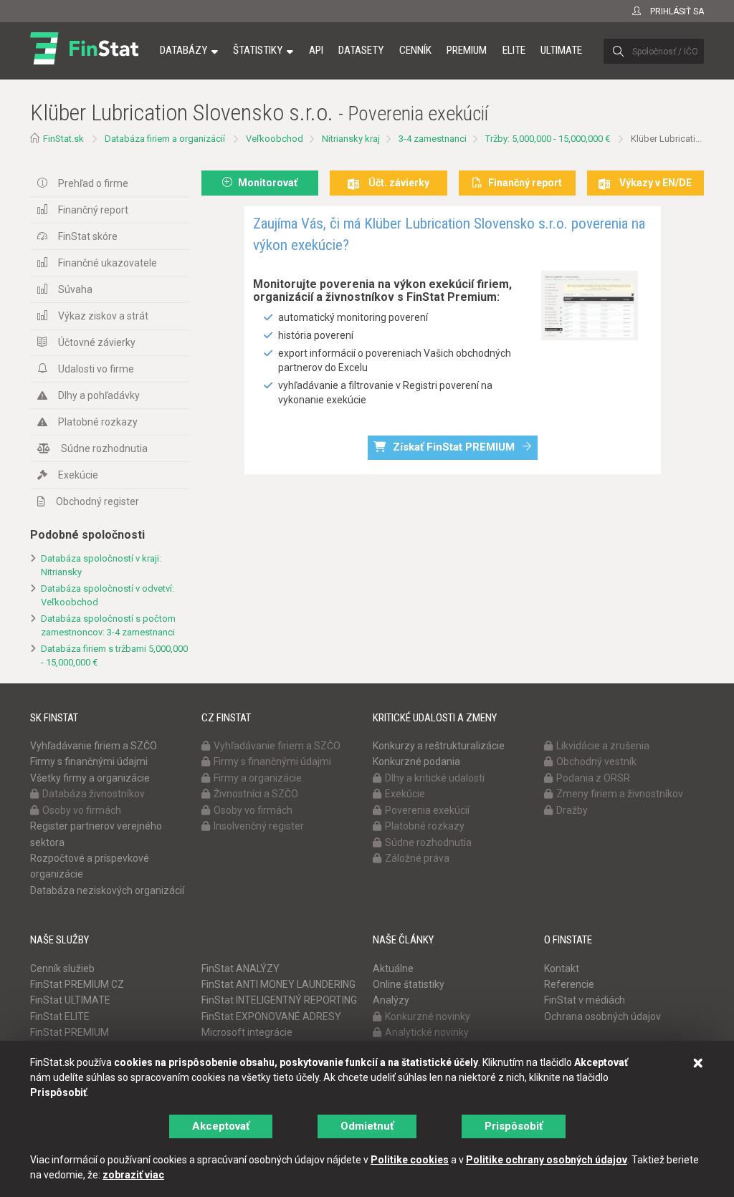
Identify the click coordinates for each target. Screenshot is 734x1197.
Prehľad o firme (93, 183)
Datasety (360, 50)
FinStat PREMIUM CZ (77, 984)
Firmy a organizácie (258, 778)
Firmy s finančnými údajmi (89, 761)
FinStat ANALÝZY (240, 968)
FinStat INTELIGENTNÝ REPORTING (279, 1000)
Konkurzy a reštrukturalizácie (439, 745)
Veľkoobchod (274, 138)
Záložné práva (417, 858)
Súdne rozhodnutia (104, 448)
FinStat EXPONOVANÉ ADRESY (271, 1016)
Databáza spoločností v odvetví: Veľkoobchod (107, 595)
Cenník (415, 50)
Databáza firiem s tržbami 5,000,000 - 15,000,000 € (114, 655)
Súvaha (75, 289)
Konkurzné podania (416, 761)
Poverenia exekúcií (427, 810)
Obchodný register (97, 501)
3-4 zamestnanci (433, 138)
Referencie (569, 984)
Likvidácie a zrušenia (602, 745)
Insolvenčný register (259, 826)
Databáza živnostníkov (93, 793)
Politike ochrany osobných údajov (546, 1159)
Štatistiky (257, 50)
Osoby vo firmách (81, 810)
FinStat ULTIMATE (70, 1000)
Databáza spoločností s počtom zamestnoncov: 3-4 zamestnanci (108, 625)
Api (316, 50)
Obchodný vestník (596, 761)
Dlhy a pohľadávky (99, 395)
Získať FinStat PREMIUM (454, 447)
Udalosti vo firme (96, 369)
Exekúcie (78, 475)
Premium (467, 50)
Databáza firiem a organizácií (165, 138)
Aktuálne (393, 968)
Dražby (572, 810)
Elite (513, 50)
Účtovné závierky (96, 342)
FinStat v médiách (584, 1000)
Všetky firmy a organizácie (90, 778)
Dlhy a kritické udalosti (435, 778)
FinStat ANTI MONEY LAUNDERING (278, 984)
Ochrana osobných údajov (602, 1016)
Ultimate (561, 50)
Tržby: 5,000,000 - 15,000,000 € (547, 138)
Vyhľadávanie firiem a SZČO (93, 745)
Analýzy (391, 1000)
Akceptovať (220, 1126)
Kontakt (561, 968)
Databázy (183, 50)
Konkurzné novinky (427, 1016)
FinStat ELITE (60, 1016)
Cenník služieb (62, 968)
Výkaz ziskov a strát (103, 316)
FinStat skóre (88, 236)
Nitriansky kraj (351, 138)
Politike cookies (410, 1159)
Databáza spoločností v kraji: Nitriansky (101, 565)
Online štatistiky (408, 984)
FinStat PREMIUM (69, 1032)
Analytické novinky (427, 1032)
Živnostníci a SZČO (256, 793)
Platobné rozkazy (98, 422)
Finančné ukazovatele (107, 263)
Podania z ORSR (593, 778)
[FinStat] (84, 60)
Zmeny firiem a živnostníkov (619, 793)
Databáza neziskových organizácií (107, 890)
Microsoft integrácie (246, 1032)
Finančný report (93, 210)
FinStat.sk (63, 138)
